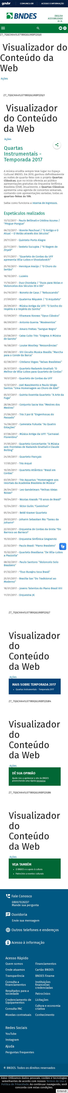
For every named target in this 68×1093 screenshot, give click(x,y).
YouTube (10, 1033)
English (59, 16)
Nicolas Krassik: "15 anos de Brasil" (40, 499)
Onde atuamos (15, 969)
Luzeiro (23, 276)
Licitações (41, 999)
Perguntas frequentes (19, 1052)
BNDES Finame (44, 976)
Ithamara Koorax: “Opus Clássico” (39, 315)
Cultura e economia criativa (47, 1007)
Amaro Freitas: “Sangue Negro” (38, 329)
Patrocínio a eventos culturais (30, 874)
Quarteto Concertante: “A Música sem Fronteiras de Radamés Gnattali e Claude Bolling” (31, 447)
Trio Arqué (25, 463)
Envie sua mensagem (25, 920)
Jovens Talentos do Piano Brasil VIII (40, 588)
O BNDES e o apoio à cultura (29, 869)
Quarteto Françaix (30, 456)
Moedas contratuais (18, 1015)
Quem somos (14, 963)
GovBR (6, 3)
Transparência (14, 976)
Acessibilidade (55, 18)
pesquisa (41, 781)
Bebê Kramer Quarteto (33, 512)
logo (22, 16)
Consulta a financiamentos (15, 983)
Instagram (12, 1039)
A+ (59, 21)
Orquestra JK (27, 595)
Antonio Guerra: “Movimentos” (38, 322)
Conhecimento (44, 1015)
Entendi (62, 1091)
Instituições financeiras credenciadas (44, 984)
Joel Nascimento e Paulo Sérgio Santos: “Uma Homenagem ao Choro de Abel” (31, 386)
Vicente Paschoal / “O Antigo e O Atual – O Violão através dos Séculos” (31, 232)
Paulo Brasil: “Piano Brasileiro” (37, 545)
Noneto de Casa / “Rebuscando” (39, 292)
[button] (4, 78)
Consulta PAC (13, 1008)
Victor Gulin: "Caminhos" (34, 506)
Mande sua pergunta (25, 905)
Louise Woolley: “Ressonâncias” (39, 345)
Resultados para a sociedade (17, 992)
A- (62, 21)
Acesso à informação (52, 3)
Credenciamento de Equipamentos (18, 1001)
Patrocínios (42, 993)
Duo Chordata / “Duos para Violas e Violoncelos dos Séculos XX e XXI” (33, 284)
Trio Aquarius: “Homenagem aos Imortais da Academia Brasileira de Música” (31, 481)
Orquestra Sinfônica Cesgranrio (38, 539)
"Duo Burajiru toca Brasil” (34, 571)
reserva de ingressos (44, 203)
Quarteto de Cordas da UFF (35, 378)
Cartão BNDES (44, 969)
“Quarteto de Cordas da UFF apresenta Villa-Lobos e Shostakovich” (28, 258)
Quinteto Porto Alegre (32, 240)
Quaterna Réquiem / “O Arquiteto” (40, 299)
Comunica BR (26, 3)
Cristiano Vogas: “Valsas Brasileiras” (41, 361)
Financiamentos (45, 963)
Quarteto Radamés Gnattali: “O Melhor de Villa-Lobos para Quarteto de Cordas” (33, 370)
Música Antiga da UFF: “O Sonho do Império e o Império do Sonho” (33, 307)
